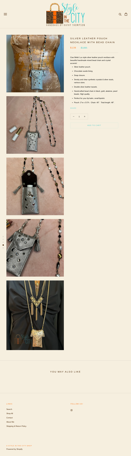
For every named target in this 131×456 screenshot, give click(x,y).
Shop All (9, 413)
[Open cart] (126, 14)
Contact (9, 418)
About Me (10, 422)
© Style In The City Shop (19, 446)
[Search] (120, 14)
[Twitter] (82, 107)
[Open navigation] (5, 14)
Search (9, 409)
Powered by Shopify (14, 449)
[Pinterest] (85, 107)
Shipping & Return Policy (16, 426)
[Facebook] (79, 107)
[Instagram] (71, 410)
